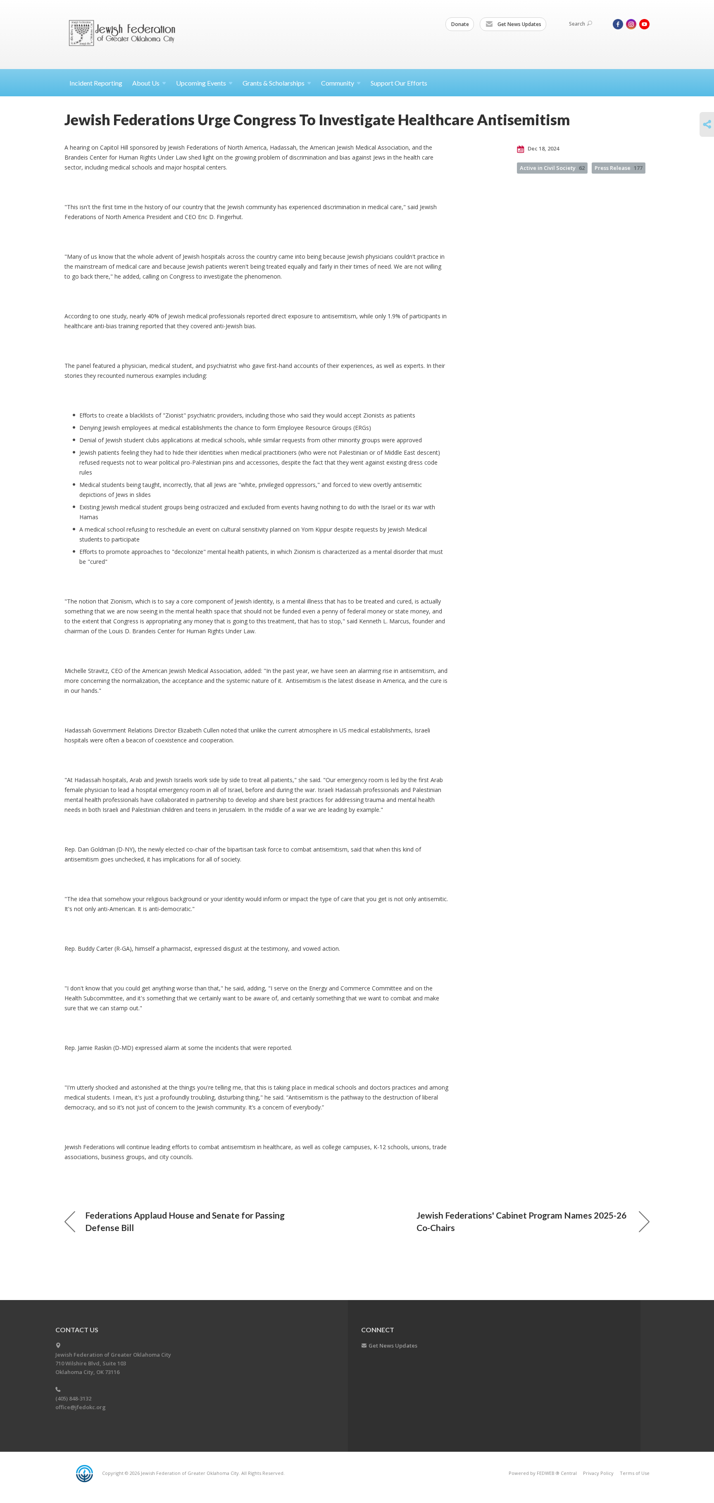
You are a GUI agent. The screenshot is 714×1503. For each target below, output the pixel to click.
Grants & (274, 83)
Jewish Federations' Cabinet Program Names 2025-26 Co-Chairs (521, 1221)
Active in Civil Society (552, 168)
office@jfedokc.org (80, 1407)
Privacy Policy (598, 1473)
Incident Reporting (95, 83)
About (145, 83)
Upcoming (201, 83)
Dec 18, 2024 (542, 148)
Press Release (619, 168)
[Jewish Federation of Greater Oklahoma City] (125, 34)
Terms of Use (635, 1473)
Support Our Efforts (399, 83)
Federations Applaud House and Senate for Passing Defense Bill (185, 1221)
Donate (460, 24)
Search (577, 23)
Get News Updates (518, 24)
